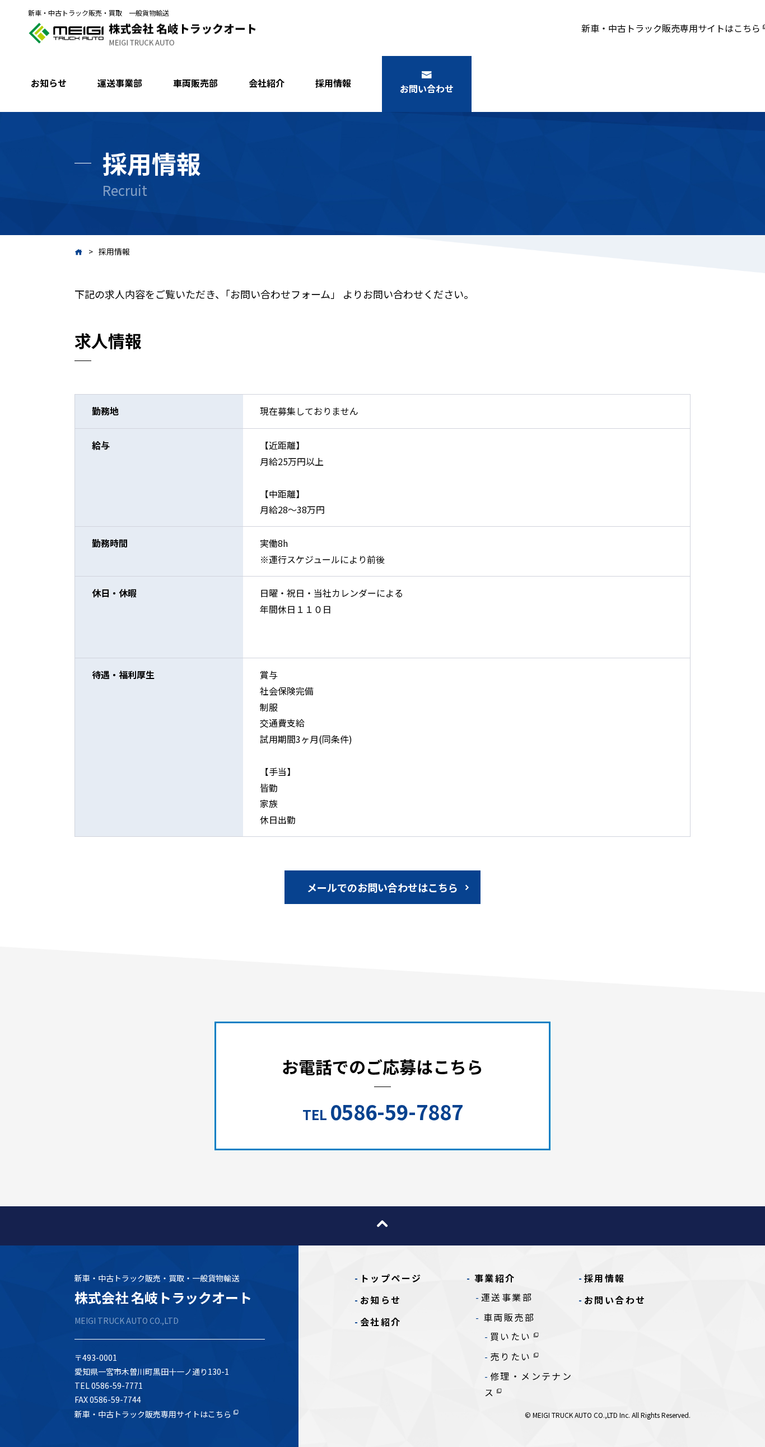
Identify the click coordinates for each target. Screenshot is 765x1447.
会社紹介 (266, 83)
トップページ (391, 1278)
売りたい (510, 1356)
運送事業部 (119, 83)
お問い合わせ (427, 88)
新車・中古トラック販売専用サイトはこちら (671, 28)
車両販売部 (195, 83)
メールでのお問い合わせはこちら (382, 887)
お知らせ (49, 83)
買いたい (510, 1336)
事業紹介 (495, 1278)
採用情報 (333, 83)
